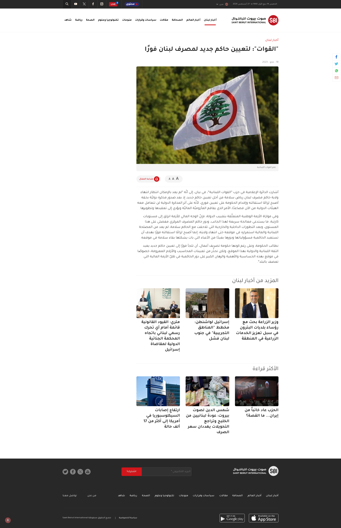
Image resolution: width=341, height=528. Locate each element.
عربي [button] (221, 4)
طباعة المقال (146, 179)
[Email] (336, 77)
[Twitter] (336, 64)
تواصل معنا (70, 495)
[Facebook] (336, 57)
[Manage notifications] (8, 520)
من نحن (91, 495)
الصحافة (177, 20)
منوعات (127, 20)
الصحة (90, 20)
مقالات (164, 20)
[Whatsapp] (336, 71)
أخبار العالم (193, 20)
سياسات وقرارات (145, 20)
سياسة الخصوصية (128, 518)
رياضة (78, 20)
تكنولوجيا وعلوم (108, 20)
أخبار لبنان (210, 20)
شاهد (68, 20)
